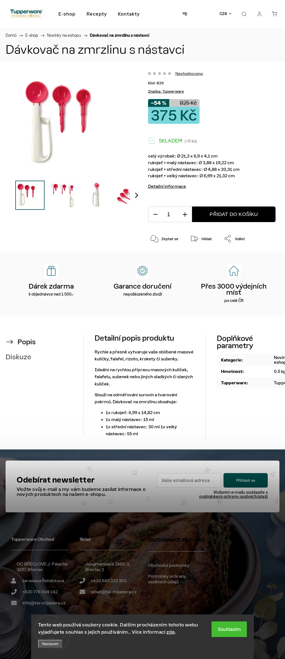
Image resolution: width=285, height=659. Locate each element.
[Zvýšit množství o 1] (185, 214)
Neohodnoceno (189, 73)
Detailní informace (167, 186)
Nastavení (50, 644)
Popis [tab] (27, 342)
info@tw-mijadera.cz (44, 603)
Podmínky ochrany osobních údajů (167, 579)
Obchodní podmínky (169, 565)
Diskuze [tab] (18, 357)
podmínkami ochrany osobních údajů (233, 497)
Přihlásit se (245, 480)
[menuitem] (66, 14)
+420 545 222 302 (109, 580)
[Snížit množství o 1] (155, 214)
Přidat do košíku (234, 214)
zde (170, 632)
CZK (223, 14)
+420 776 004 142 (40, 591)
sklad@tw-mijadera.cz (114, 591)
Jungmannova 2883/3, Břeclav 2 (107, 567)
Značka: (166, 91)
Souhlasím (229, 629)
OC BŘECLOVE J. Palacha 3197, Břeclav (42, 567)
